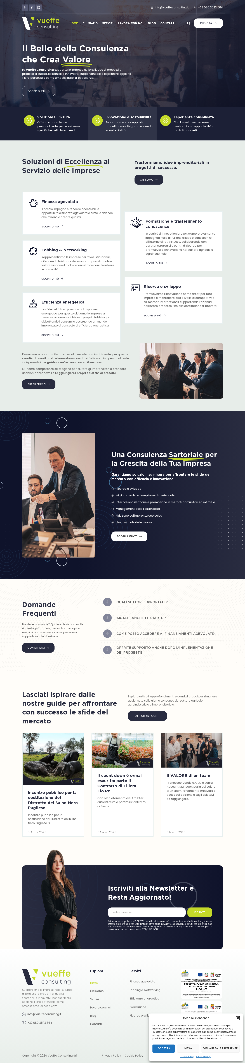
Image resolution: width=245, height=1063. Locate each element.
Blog (152, 23)
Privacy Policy (203, 1056)
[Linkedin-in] (25, 7)
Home (74, 23)
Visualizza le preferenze (220, 1048)
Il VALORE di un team (188, 775)
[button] (238, 1018)
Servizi (108, 23)
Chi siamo (90, 23)
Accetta (163, 1048)
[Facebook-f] (32, 7)
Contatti (167, 23)
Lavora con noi (130, 23)
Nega (188, 1048)
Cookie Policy (187, 1056)
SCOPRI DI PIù (50, 226)
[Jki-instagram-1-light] (39, 7)
